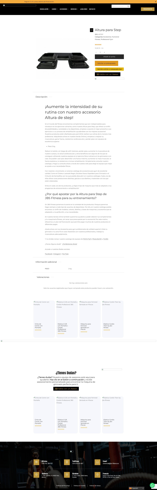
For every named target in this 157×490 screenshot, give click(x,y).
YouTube (65, 254)
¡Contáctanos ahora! (69, 244)
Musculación (44, 9)
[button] (152, 485)
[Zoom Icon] (91, 30)
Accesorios (63, 9)
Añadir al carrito (109, 57)
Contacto (92, 9)
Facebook (48, 254)
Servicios (74, 9)
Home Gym (87, 239)
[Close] (155, 1)
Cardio (54, 9)
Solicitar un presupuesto (106, 63)
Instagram (57, 254)
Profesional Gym (107, 39)
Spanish (135, 488)
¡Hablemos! (83, 9)
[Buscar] (128, 6)
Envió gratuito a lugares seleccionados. (78, 1)
